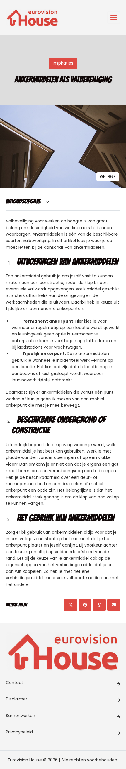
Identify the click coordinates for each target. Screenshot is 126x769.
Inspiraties (63, 63)
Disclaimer (16, 699)
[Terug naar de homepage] (32, 17)
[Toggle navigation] (113, 17)
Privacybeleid (19, 732)
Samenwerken (20, 715)
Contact (14, 683)
